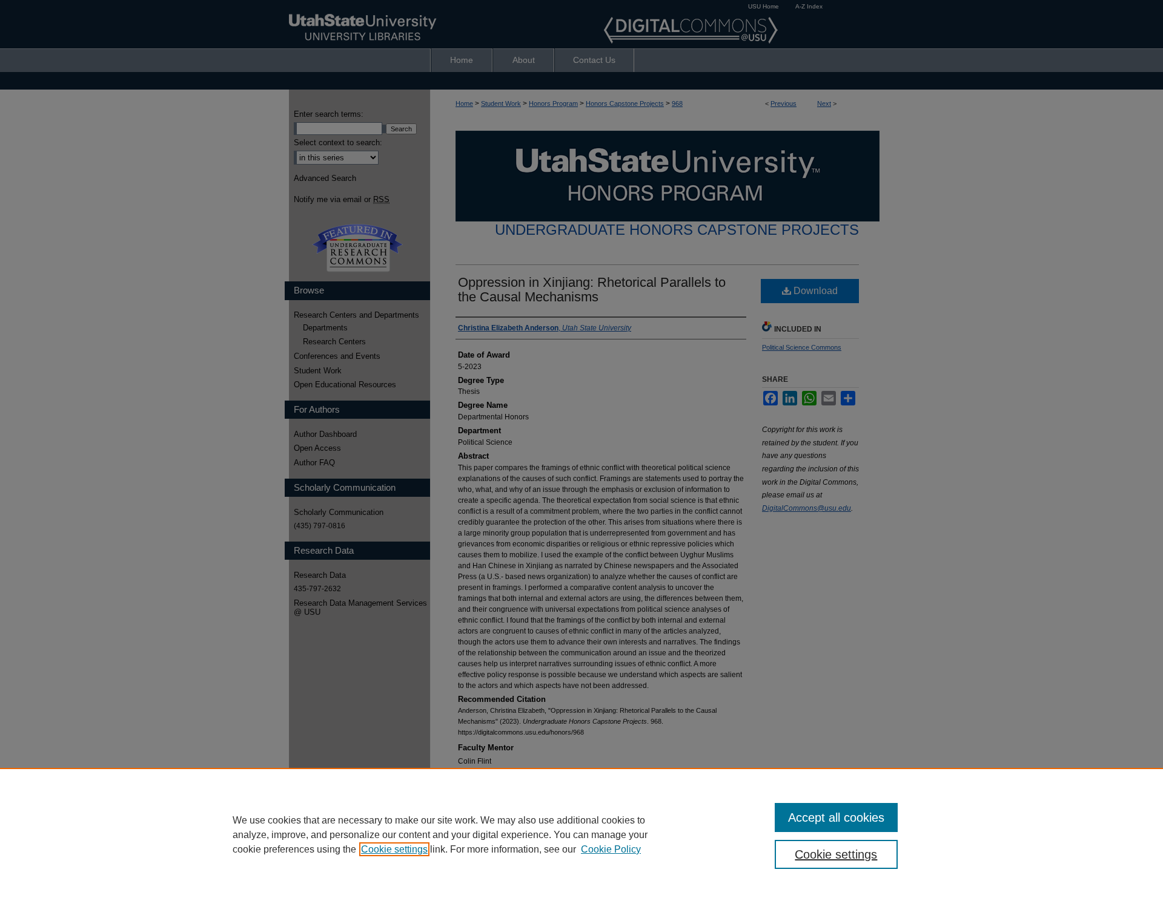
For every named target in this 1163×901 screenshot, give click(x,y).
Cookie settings (394, 849)
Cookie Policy (611, 849)
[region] (581, 834)
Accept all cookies (836, 817)
